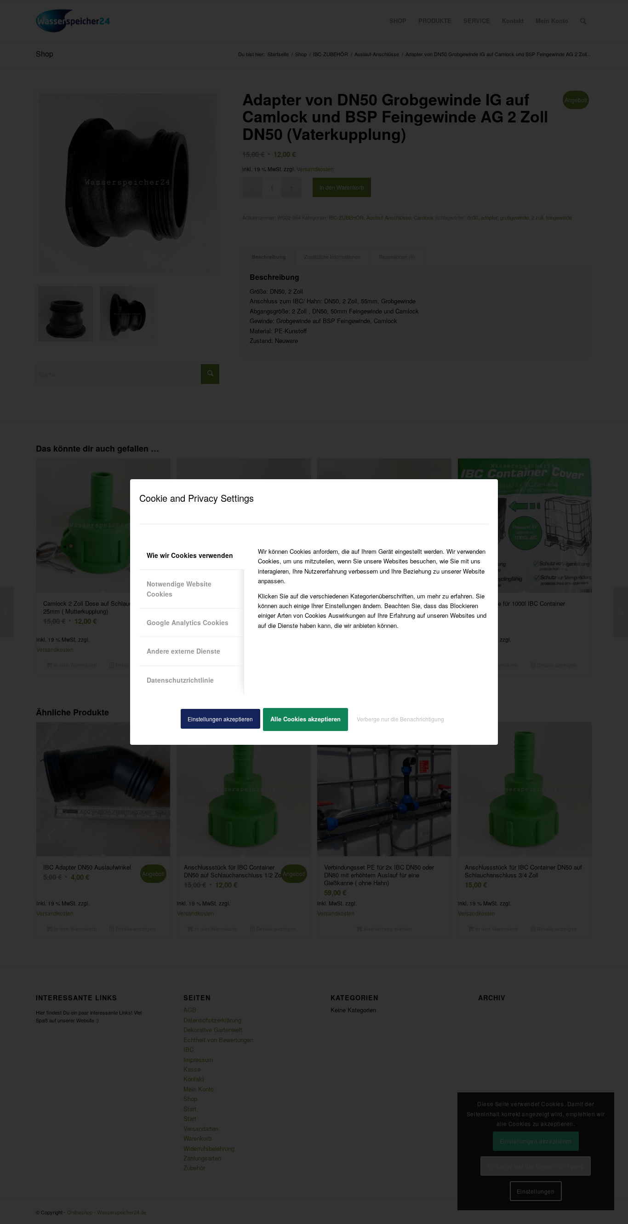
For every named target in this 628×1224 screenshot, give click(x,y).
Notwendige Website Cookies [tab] (179, 588)
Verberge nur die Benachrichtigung (400, 719)
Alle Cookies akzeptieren (305, 718)
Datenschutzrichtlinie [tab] (180, 680)
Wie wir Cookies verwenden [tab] (190, 555)
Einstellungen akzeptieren (220, 719)
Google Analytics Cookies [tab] (187, 622)
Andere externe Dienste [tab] (183, 651)
